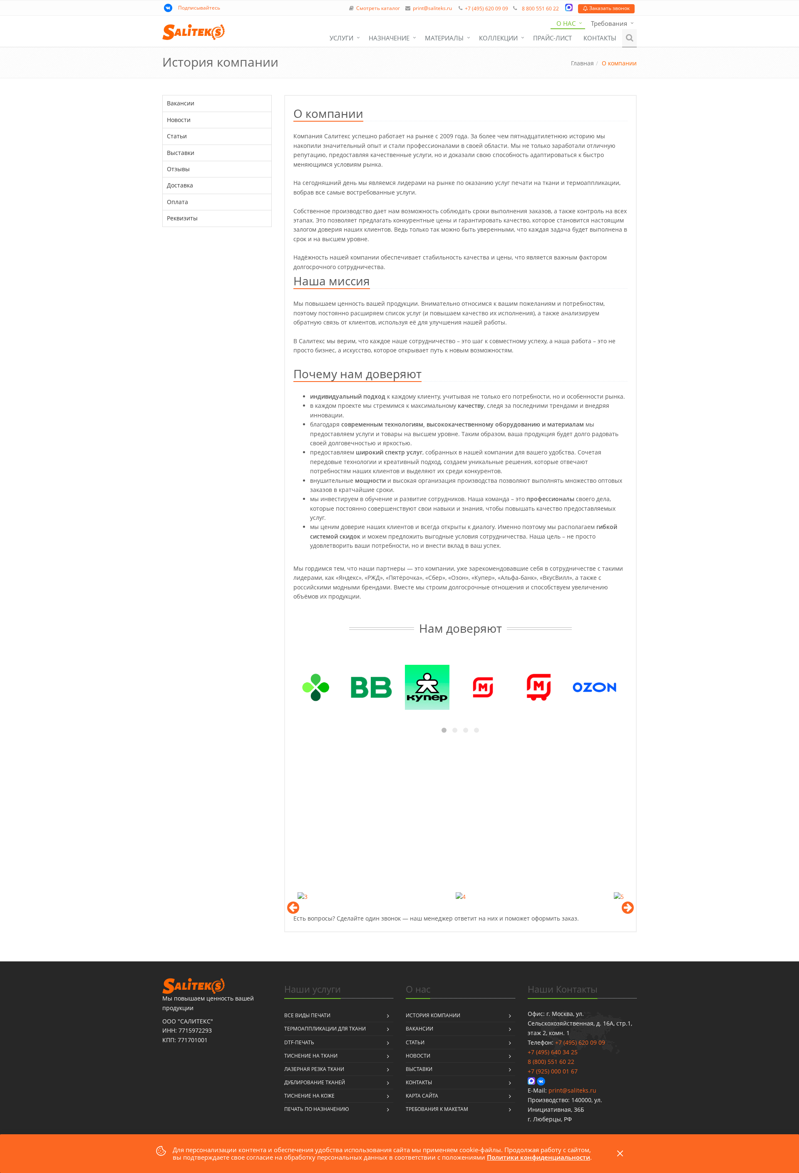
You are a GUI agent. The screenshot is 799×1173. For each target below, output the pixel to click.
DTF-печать (299, 1042)
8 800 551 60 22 (540, 8)
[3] (302, 896)
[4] (461, 896)
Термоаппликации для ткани (325, 1028)
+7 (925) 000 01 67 (553, 1071)
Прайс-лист (552, 38)
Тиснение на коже (309, 1095)
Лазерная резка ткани (314, 1069)
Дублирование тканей (314, 1082)
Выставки (180, 153)
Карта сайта (422, 1095)
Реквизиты (182, 218)
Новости (179, 120)
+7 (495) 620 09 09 (486, 8)
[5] (619, 896)
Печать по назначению (316, 1109)
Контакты (599, 38)
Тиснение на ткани (310, 1055)
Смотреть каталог (378, 8)
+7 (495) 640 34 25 (553, 1052)
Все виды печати (307, 1015)
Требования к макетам (437, 1109)
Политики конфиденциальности (538, 1157)
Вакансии (180, 103)
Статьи (177, 136)
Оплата (177, 202)
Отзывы (178, 169)
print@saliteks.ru (432, 8)
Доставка (180, 185)
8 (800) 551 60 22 (551, 1062)
